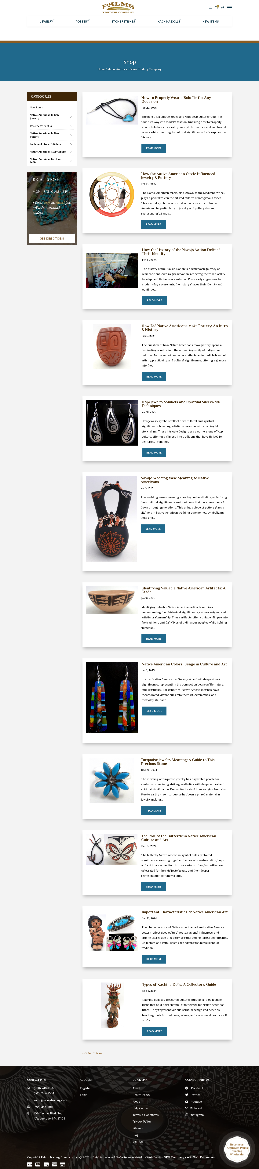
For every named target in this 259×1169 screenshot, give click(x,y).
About (136, 1088)
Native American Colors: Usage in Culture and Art (184, 664)
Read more (153, 148)
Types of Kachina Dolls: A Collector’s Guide (179, 984)
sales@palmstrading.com (50, 1100)
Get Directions (52, 238)
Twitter (195, 1095)
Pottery (82, 21)
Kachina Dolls (169, 21)
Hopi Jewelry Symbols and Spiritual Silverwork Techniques (181, 404)
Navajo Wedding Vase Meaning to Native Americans (175, 480)
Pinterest (195, 1108)
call (47, 202)
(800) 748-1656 (44, 1088)
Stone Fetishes (123, 21)
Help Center (140, 1108)
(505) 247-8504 (44, 1093)
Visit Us (138, 1141)
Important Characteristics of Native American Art (185, 912)
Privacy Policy (142, 1121)
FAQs (136, 1101)
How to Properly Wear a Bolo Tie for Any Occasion (176, 99)
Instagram (197, 1115)
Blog (136, 1135)
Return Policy (141, 1095)
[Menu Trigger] (229, 7)
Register (85, 1088)
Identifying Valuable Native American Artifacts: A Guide (183, 590)
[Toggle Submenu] (71, 116)
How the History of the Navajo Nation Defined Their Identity (181, 252)
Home (101, 69)
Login (83, 1095)
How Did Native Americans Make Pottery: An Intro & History (185, 328)
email (60, 202)
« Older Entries (92, 1053)
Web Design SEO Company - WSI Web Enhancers (181, 1157)
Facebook (197, 1088)
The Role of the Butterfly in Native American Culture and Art (178, 838)
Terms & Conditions (146, 1115)
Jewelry (46, 21)
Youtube (196, 1101)
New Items (210, 21)
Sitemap (138, 1128)
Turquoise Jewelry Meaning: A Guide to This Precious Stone (178, 762)
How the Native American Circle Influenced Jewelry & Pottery (178, 176)
